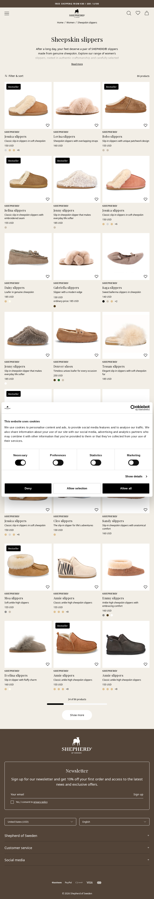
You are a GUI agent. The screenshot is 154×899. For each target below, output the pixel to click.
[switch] (58, 463)
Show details (133, 476)
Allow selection (77, 488)
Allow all (126, 488)
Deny (28, 488)
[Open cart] (147, 13)
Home (60, 22)
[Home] (77, 13)
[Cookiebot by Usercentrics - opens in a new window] (133, 408)
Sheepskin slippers (87, 22)
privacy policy (40, 802)
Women (70, 22)
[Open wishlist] (138, 13)
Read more (77, 64)
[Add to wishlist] (47, 125)
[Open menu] (7, 13)
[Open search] (129, 13)
